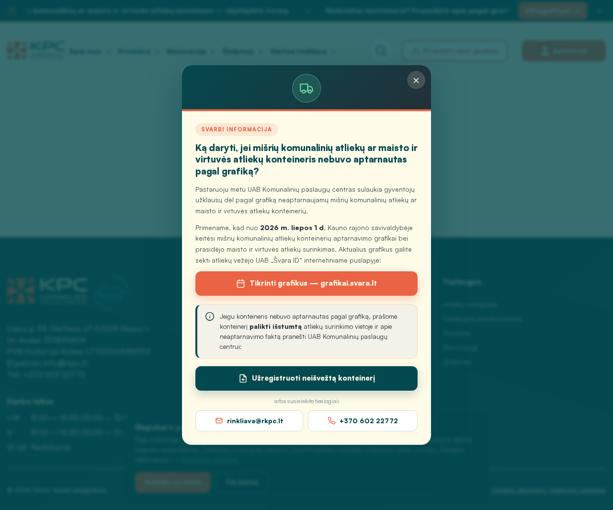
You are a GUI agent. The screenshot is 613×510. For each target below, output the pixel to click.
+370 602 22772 (369, 421)
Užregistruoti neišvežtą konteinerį (313, 377)
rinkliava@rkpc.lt (255, 421)
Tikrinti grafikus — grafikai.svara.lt (313, 283)
